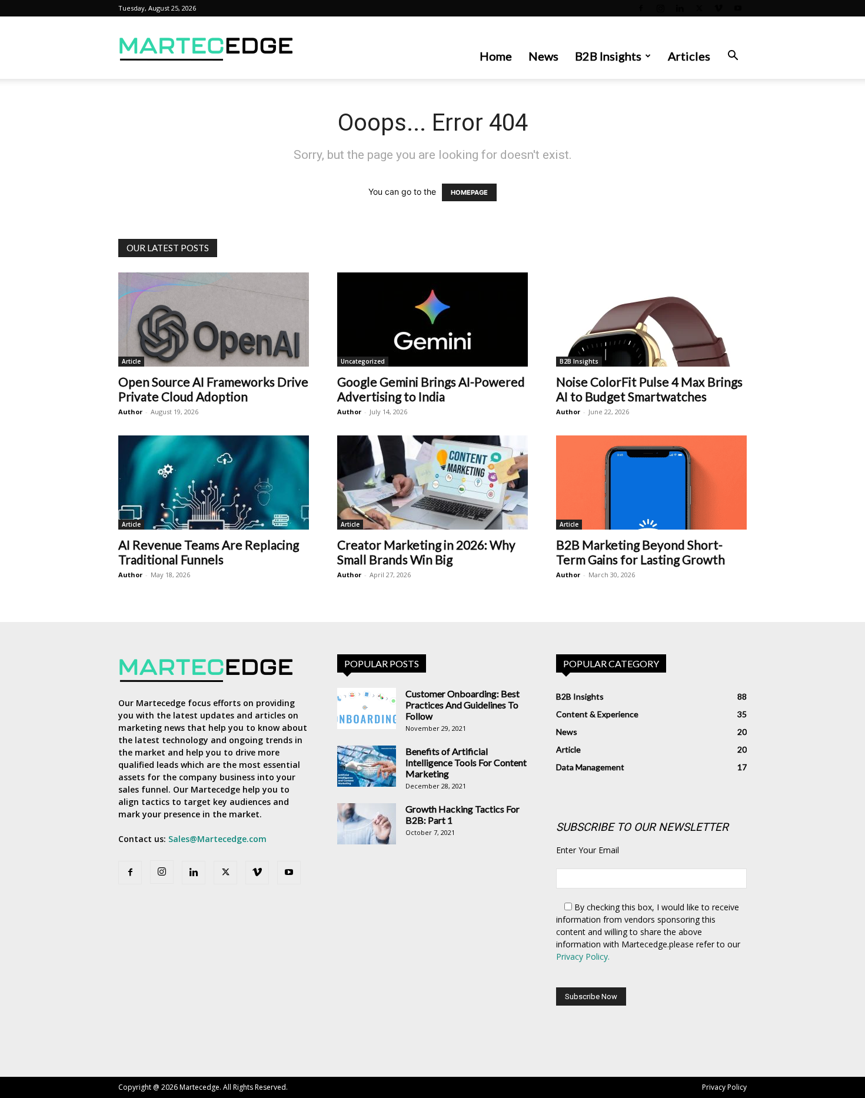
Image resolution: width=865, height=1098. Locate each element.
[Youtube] (738, 8)
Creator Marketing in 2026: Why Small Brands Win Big (426, 552)
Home (496, 56)
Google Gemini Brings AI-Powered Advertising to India (431, 389)
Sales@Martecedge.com (217, 838)
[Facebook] (641, 8)
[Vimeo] (718, 8)
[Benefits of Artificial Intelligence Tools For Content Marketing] (366, 766)
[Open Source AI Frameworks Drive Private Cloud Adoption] (213, 319)
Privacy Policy (724, 1087)
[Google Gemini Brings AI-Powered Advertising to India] (432, 319)
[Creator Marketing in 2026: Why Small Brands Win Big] (432, 482)
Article (131, 361)
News (543, 56)
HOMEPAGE (469, 192)
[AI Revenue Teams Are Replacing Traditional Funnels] (213, 482)
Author (130, 411)
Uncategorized (363, 361)
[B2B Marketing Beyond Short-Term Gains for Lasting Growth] (651, 482)
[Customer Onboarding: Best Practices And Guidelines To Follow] (366, 708)
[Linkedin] (679, 8)
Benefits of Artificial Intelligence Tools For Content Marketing (466, 762)
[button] (732, 56)
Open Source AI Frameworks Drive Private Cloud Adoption (213, 389)
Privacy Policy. (583, 956)
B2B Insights (608, 56)
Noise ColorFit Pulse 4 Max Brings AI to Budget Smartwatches (649, 389)
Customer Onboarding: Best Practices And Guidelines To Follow (462, 704)
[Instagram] (660, 8)
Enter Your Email (587, 850)
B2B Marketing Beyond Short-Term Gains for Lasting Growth (640, 552)
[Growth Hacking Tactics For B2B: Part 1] (366, 823)
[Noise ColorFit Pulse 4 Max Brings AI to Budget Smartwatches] (651, 319)
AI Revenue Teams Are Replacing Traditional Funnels (208, 552)
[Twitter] (699, 8)
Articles (689, 56)
